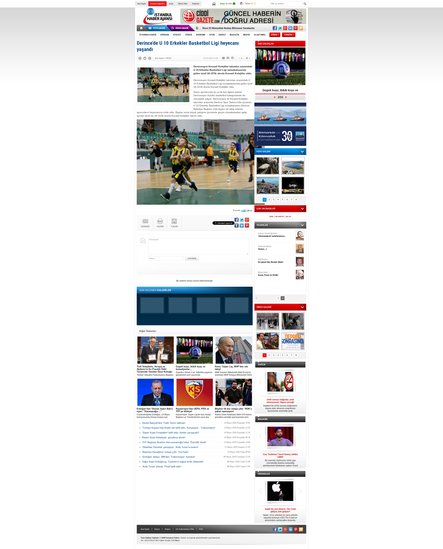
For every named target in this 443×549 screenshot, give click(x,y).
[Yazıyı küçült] (240, 58)
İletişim (167, 529)
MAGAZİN (263, 419)
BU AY (288, 216)
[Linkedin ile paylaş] (290, 28)
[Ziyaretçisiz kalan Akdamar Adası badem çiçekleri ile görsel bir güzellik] (267, 185)
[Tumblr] (236, 225)
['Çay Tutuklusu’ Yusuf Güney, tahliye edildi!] (280, 437)
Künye (157, 529)
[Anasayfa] (141, 28)
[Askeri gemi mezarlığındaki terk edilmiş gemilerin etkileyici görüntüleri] (267, 166)
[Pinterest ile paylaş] (295, 28)
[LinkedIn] (242, 225)
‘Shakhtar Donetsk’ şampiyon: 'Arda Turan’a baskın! (170, 447)
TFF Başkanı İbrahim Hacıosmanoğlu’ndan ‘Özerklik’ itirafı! (174, 442)
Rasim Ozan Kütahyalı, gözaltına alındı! (163, 437)
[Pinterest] (247, 225)
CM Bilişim (175, 540)
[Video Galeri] (180, 28)
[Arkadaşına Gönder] (228, 58)
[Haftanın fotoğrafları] (293, 185)
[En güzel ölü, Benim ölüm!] (299, 261)
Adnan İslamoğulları (272, 234)
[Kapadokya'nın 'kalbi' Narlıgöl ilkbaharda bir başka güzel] (293, 166)
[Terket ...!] (299, 248)
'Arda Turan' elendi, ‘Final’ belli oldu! (161, 466)
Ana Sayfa (141, 4)
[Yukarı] (174, 223)
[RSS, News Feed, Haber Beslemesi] (301, 28)
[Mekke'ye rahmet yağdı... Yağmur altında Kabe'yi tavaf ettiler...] (267, 321)
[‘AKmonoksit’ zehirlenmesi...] (299, 235)
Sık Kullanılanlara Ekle (184, 529)
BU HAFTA (279, 216)
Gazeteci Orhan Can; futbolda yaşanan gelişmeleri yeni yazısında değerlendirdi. (194, 370)
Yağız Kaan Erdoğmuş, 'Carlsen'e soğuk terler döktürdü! (173, 461)
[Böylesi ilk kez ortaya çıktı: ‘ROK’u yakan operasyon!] (234, 392)
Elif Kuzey (270, 260)
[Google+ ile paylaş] (285, 28)
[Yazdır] (232, 58)
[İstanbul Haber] (158, 24)
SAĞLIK (262, 364)
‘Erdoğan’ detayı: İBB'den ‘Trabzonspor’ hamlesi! (168, 456)
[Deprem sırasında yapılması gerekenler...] (293, 341)
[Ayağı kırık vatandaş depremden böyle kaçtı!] (293, 321)
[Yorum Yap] (223, 58)
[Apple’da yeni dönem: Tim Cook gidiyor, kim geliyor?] (280, 491)
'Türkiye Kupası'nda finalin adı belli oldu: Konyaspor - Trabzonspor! (178, 427)
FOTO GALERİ (263, 151)
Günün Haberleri (157, 4)
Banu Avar (268, 273)
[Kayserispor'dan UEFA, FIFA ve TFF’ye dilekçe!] (195, 392)
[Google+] (149, 58)
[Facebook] (140, 58)
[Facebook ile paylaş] (275, 28)
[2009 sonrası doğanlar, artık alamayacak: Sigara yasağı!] (280, 382)
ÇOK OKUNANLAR (265, 208)
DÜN (271, 216)
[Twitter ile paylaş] (280, 28)
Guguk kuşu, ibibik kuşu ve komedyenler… (280, 91)
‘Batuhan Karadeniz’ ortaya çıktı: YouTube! (165, 452)
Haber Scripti (164, 540)
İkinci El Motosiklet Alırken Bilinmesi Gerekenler (228, 28)
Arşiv (171, 4)
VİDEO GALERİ (263, 307)
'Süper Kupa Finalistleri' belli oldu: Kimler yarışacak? (170, 432)
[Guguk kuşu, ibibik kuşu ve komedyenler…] (195, 350)
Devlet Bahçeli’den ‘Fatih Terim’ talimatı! (164, 422)
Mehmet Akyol (264, 247)
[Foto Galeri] (157, 28)
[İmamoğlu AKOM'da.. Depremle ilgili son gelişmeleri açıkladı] (267, 341)
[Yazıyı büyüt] (248, 58)
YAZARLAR (262, 225)
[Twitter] (144, 58)
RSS (201, 529)
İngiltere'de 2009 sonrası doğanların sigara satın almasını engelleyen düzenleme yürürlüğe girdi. (280, 405)
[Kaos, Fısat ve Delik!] (299, 274)
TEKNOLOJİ (264, 474)
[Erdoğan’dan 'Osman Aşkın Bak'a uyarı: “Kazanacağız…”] (155, 392)
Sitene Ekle (182, 4)
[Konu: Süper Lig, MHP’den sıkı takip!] (234, 350)
